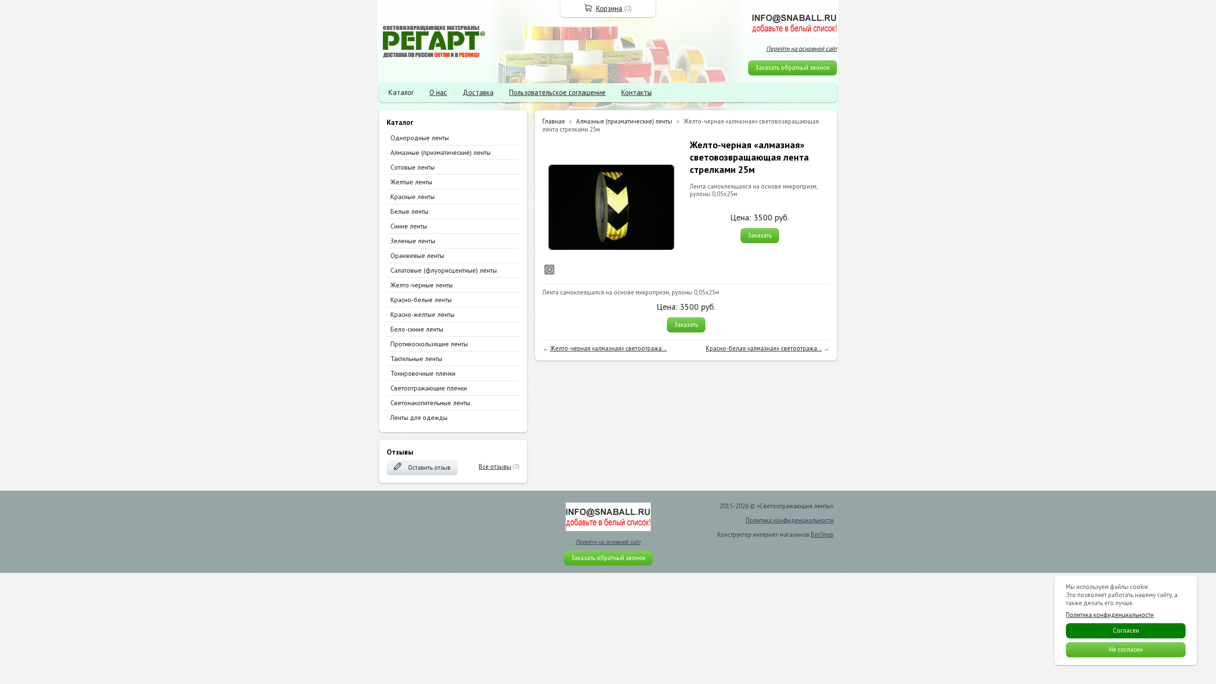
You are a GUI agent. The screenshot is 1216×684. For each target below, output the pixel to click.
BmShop (822, 535)
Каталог (401, 92)
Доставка (478, 92)
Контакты (636, 92)
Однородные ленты (419, 137)
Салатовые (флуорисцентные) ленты (443, 270)
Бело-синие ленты (416, 329)
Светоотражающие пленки (428, 388)
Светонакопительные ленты (430, 403)
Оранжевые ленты (417, 255)
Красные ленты (412, 196)
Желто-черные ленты (421, 285)
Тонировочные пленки (423, 373)
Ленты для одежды (418, 417)
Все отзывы (495, 467)
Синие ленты (408, 226)
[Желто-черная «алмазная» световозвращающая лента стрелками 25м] (611, 207)
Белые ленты (409, 211)
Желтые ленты (411, 182)
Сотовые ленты (412, 167)
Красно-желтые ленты (422, 314)
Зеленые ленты (412, 241)
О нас (438, 92)
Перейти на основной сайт (801, 49)
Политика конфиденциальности (790, 520)
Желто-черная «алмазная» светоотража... (608, 348)
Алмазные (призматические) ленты (440, 152)
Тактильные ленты (416, 358)
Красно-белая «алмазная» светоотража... (764, 348)
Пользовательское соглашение (557, 92)
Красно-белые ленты (421, 299)
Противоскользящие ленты (429, 344)
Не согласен (1126, 650)
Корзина (609, 8)
